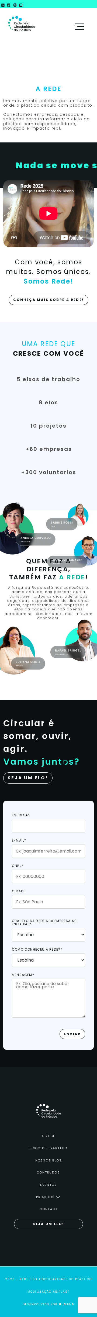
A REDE (48, 1136)
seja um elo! (48, 1224)
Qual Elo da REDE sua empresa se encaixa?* (44, 922)
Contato (48, 1209)
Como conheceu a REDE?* (37, 950)
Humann (67, 1304)
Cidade (18, 891)
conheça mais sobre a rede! (48, 299)
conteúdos (48, 1172)
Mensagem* (23, 975)
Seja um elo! (28, 778)
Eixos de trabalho (48, 1148)
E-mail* (19, 841)
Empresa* (21, 815)
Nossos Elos (48, 1160)
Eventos (48, 1185)
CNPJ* (17, 866)
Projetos (45, 1197)
